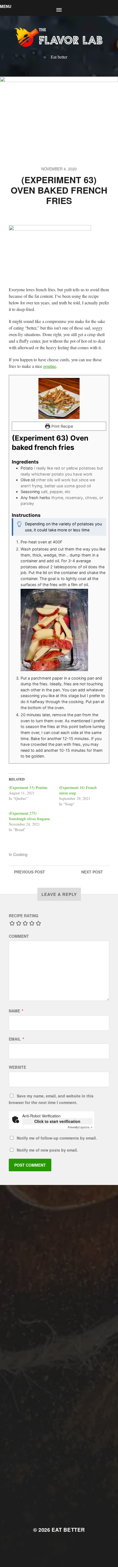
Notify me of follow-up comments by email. (57, 1138)
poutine (49, 366)
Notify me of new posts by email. (47, 1150)
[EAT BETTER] (59, 37)
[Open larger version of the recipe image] (59, 398)
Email (16, 1039)
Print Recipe (61, 426)
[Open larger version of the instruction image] (63, 630)
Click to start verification (57, 1121)
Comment (19, 936)
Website (17, 1067)
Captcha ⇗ (80, 1127)
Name (16, 1010)
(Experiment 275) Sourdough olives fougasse (29, 816)
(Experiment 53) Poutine (28, 787)
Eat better (68, 1529)
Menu (5, 6)
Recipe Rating (23, 915)
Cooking (20, 854)
